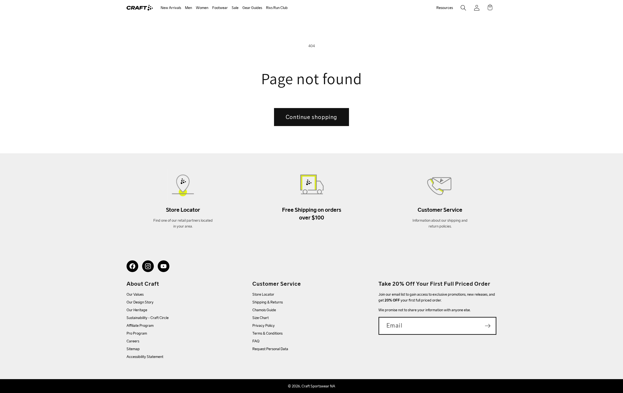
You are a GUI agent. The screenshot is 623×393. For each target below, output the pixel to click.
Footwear (220, 7)
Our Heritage (137, 310)
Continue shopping (311, 116)
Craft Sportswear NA (318, 386)
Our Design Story (140, 302)
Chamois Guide (264, 310)
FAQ (255, 341)
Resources (444, 7)
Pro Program (137, 333)
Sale (235, 7)
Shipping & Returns (267, 302)
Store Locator (263, 294)
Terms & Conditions (267, 333)
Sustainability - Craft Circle (148, 317)
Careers (133, 341)
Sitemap (133, 349)
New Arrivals (171, 7)
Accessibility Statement (145, 356)
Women (202, 7)
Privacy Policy (263, 325)
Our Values (135, 294)
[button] (171, 7)
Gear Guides (252, 7)
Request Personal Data (270, 349)
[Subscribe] (487, 326)
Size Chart (260, 317)
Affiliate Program (140, 325)
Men (188, 7)
